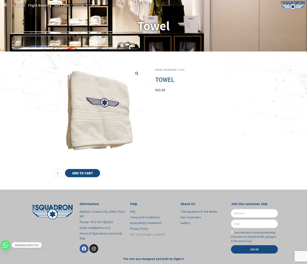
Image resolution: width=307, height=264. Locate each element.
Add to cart (82, 173)
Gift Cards (62, 5)
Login (20, 5)
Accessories (170, 69)
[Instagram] (93, 248)
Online (78, 5)
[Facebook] (84, 248)
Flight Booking (39, 5)
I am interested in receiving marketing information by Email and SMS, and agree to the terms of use (253, 237)
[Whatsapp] (5, 245)
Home (158, 69)
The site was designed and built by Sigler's (153, 259)
